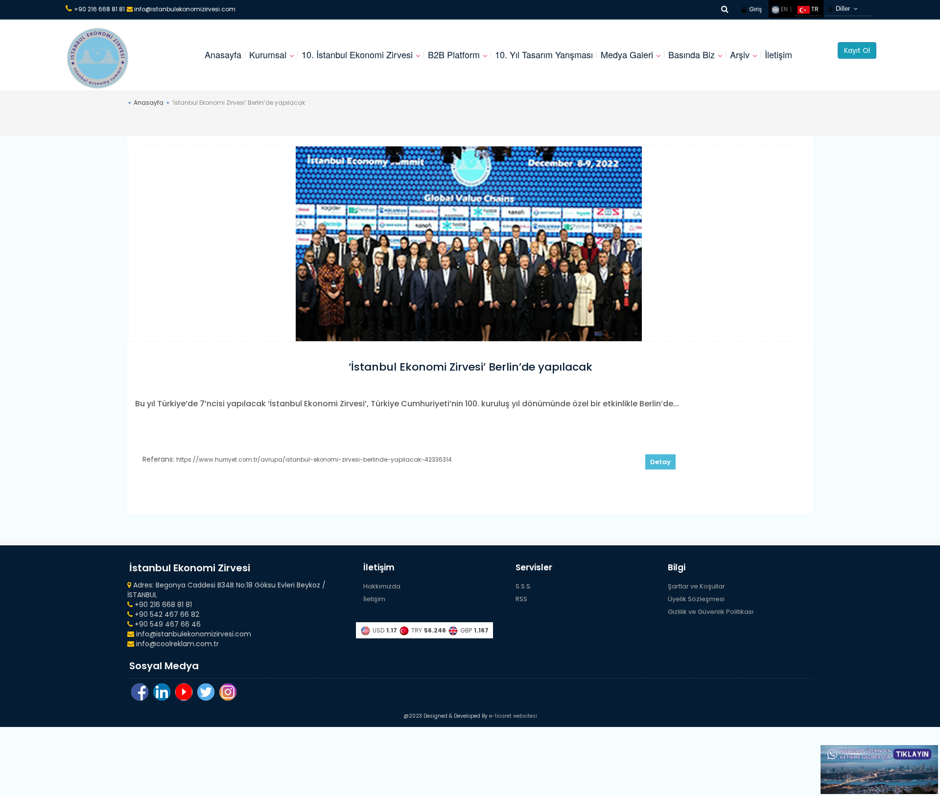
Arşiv (740, 54)
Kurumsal (267, 54)
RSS (521, 599)
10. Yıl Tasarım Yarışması (544, 54)
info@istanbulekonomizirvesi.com (184, 9)
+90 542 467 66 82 (166, 614)
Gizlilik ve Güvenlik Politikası (710, 611)
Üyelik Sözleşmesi (696, 599)
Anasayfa (223, 54)
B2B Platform (454, 54)
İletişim (778, 54)
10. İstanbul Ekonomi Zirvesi (357, 54)
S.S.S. (524, 586)
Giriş (755, 9)
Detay (660, 462)
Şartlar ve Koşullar (696, 586)
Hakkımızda (381, 586)
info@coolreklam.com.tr (176, 644)
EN (783, 9)
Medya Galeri (627, 54)
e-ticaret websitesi (513, 716)
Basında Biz (691, 54)
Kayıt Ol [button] (857, 50)
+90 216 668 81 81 (99, 9)
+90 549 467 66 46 (167, 624)
